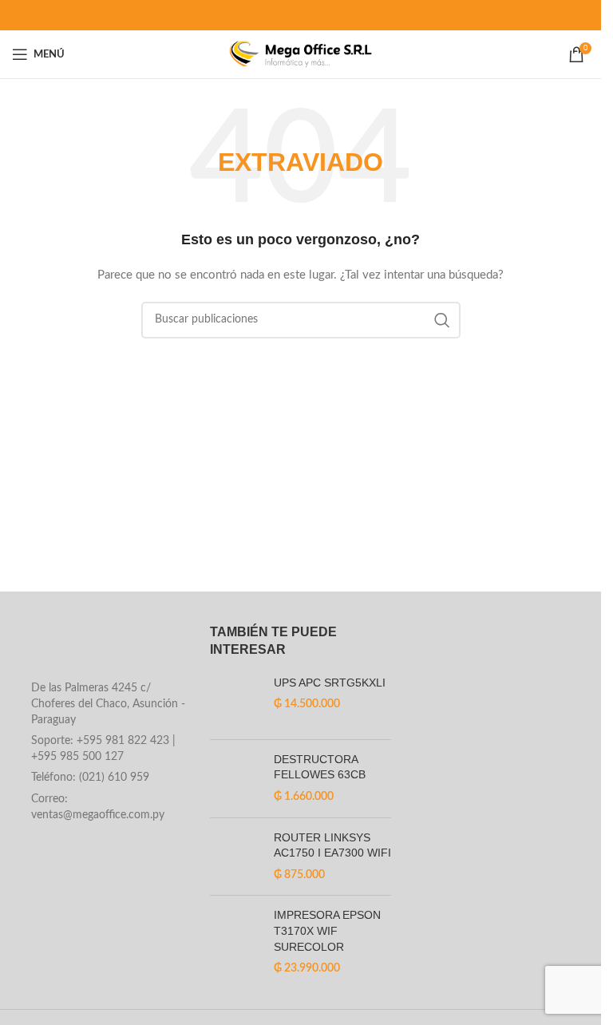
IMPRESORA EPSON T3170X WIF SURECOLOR (327, 930)
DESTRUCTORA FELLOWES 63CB (320, 767)
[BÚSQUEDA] (442, 320)
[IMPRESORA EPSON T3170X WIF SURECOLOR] (236, 942)
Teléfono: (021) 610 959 (90, 777)
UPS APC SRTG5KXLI (330, 682)
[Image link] (103, 648)
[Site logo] (300, 54)
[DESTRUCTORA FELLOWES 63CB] (236, 778)
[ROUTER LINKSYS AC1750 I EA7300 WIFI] (236, 857)
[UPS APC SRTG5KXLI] (236, 701)
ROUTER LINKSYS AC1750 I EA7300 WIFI (332, 845)
